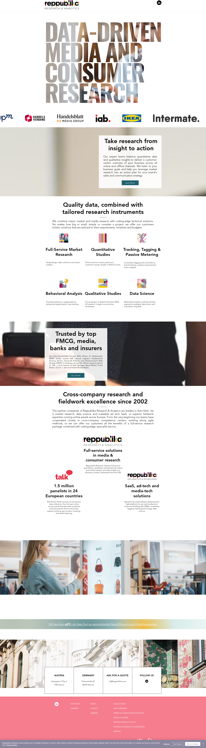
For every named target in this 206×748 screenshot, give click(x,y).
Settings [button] (166, 744)
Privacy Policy (12, 745)
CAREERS (74, 708)
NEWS (93, 704)
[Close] (203, 744)
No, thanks (177, 744)
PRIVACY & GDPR (120, 717)
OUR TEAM (75, 704)
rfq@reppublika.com (117, 681)
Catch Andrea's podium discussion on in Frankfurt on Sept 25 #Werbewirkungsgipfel (103, 613)
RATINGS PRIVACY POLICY (124, 722)
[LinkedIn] (159, 2)
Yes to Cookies (192, 744)
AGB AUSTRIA (119, 704)
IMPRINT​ (117, 731)
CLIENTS (94, 708)
